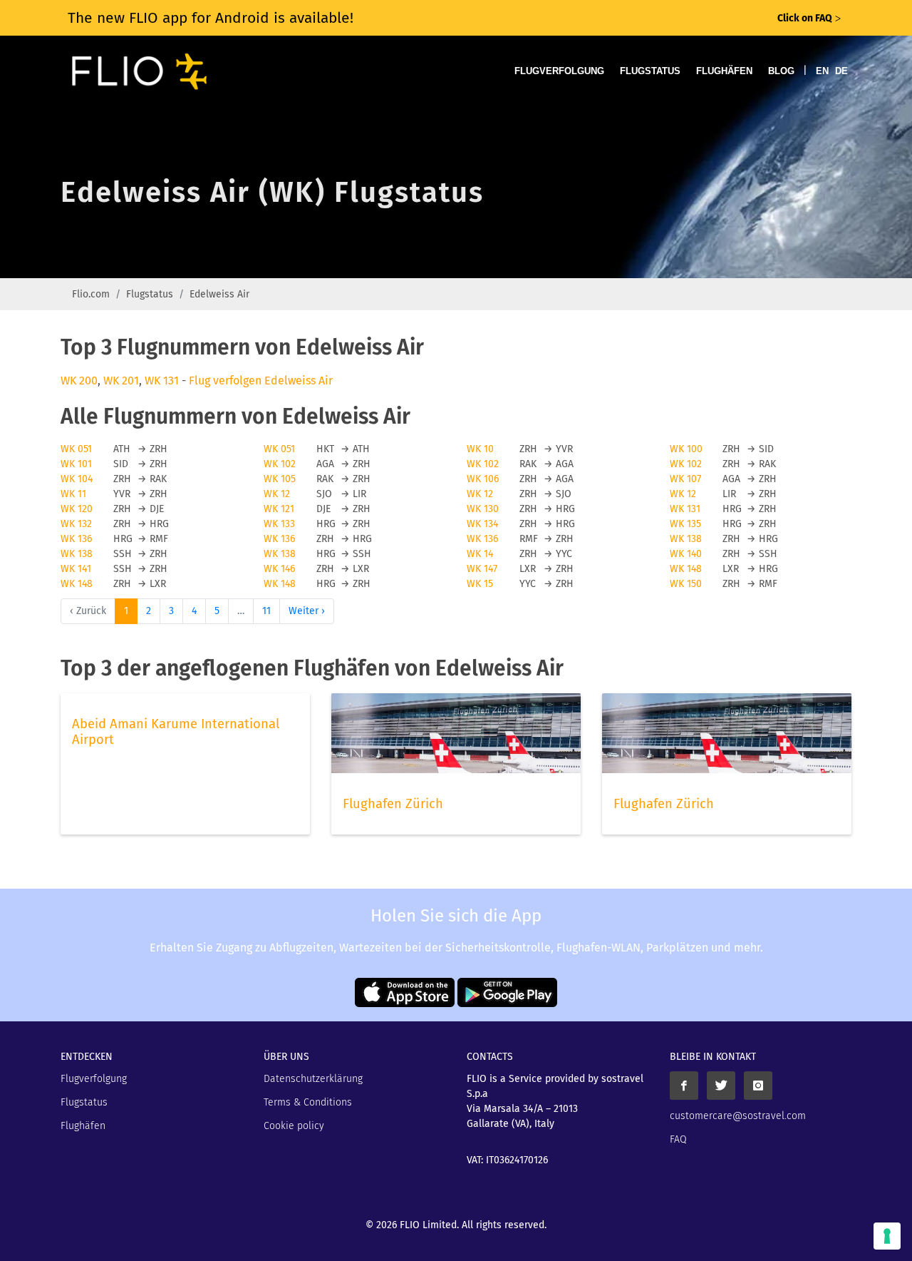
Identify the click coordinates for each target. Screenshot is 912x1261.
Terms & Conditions (308, 1102)
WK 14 (480, 554)
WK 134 (482, 524)
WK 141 (76, 569)
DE (841, 71)
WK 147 (482, 569)
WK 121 (279, 509)
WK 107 (685, 479)
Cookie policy (294, 1126)
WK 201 (121, 380)
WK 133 (279, 524)
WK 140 (686, 554)
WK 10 (480, 449)
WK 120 (77, 509)
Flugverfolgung (559, 71)
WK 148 (686, 569)
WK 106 (483, 479)
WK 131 (162, 380)
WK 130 (483, 509)
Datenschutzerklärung (313, 1079)
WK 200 (79, 380)
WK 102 (280, 464)
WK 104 (77, 479)
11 (266, 611)
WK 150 (686, 584)
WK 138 (686, 539)
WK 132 (76, 524)
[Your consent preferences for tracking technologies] (887, 1236)
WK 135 (685, 524)
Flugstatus (650, 71)
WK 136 (76, 539)
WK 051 (76, 449)
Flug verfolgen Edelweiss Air (261, 380)
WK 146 (279, 569)
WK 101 (76, 464)
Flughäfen (724, 71)
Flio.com (91, 294)
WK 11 (73, 494)
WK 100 (686, 449)
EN (822, 71)
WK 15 (480, 584)
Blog (781, 71)
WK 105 (280, 479)
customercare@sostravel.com (738, 1116)
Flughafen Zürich (393, 804)
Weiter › (307, 611)
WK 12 (277, 494)
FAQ (678, 1139)
